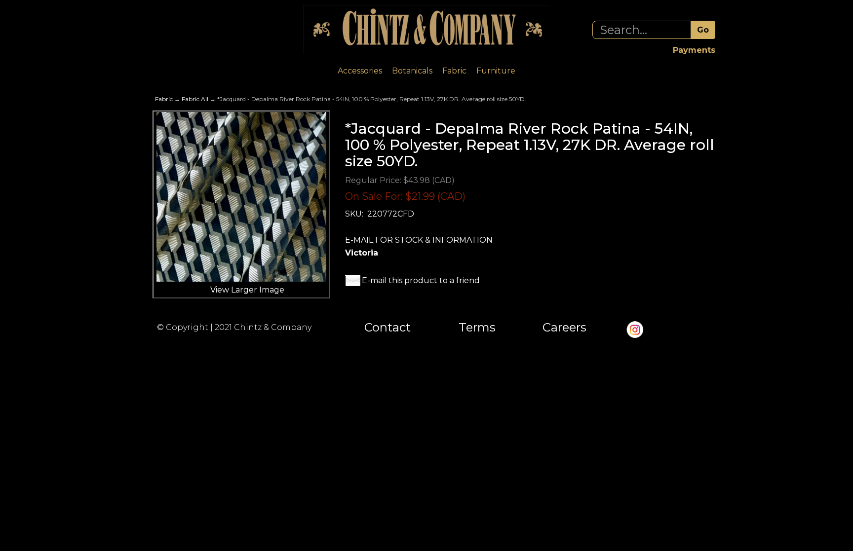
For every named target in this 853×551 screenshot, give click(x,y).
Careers (564, 327)
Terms (477, 327)
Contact (387, 327)
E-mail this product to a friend (421, 280)
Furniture (495, 70)
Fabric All (195, 99)
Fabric (454, 70)
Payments (694, 50)
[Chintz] (426, 29)
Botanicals (412, 70)
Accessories (360, 70)
